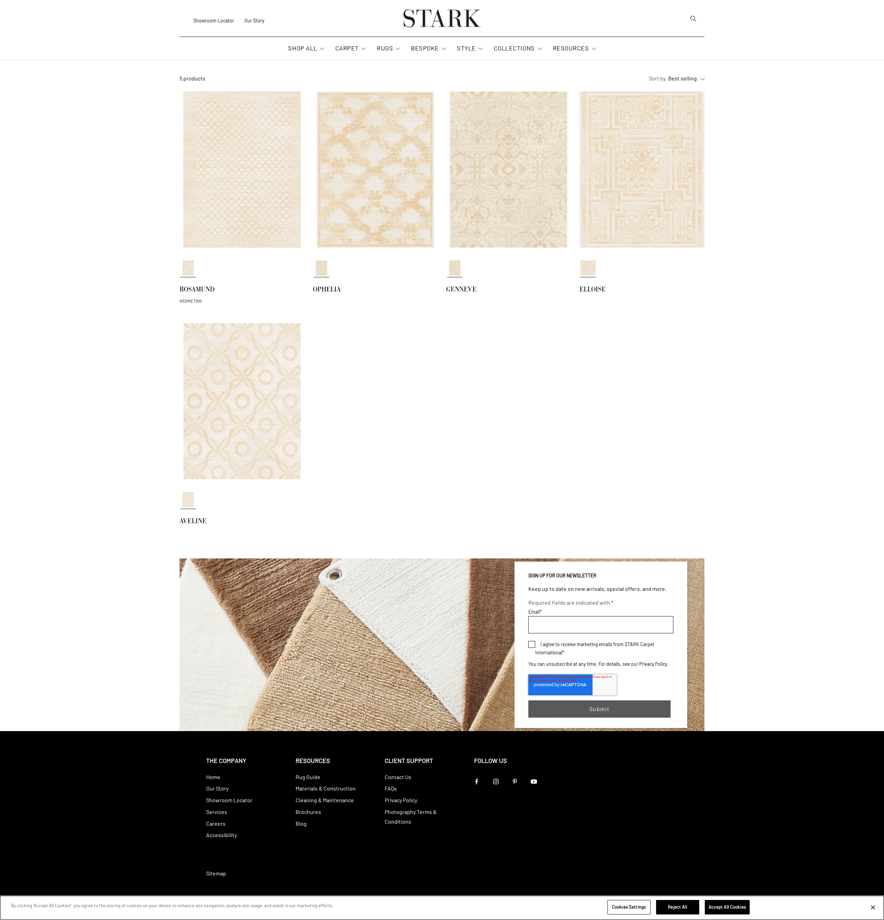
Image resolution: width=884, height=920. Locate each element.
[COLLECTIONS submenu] (539, 49)
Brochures (308, 811)
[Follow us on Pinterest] (514, 781)
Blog (301, 823)
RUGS (385, 48)
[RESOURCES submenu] (593, 49)
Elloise (592, 290)
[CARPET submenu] (363, 49)
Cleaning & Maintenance (325, 800)
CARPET (347, 48)
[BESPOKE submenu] (443, 49)
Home (213, 777)
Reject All (677, 907)
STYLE (466, 48)
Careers (215, 823)
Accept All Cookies (727, 907)
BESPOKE (425, 48)
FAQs (391, 788)
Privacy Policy (653, 664)
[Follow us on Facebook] (476, 781)
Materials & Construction (326, 788)
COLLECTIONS (514, 48)
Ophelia (327, 290)
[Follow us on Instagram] (495, 781)
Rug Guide (308, 777)
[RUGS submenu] (397, 49)
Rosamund (197, 290)
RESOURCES (571, 48)
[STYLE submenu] (480, 49)
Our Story (254, 20)
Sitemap (216, 873)
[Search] (693, 18)
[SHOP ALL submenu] (321, 49)
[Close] (873, 907)
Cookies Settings (629, 907)
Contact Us (398, 777)
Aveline (193, 522)
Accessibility (221, 835)
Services (216, 811)
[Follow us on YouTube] (533, 781)
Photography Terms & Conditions (411, 816)
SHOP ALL (302, 48)
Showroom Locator (213, 20)
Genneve (461, 290)
